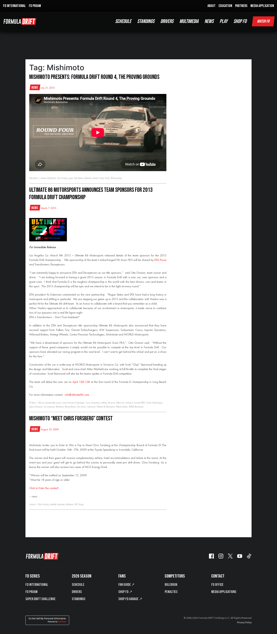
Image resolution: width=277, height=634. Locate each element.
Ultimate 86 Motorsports (106, 406)
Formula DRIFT (139, 403)
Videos (35, 178)
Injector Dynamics (36, 406)
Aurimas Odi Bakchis (48, 178)
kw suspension (49, 406)
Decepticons (95, 403)
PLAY (223, 21)
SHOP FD (239, 21)
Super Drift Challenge (40, 599)
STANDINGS (145, 21)
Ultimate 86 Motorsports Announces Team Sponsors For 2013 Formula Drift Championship (91, 193)
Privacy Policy (244, 622)
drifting (104, 403)
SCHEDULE (123, 21)
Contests (32, 504)
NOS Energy (79, 504)
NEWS (208, 21)
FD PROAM (35, 6)
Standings (78, 599)
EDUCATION (225, 6)
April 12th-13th (81, 382)
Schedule (78, 584)
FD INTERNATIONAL (14, 6)
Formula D (129, 403)
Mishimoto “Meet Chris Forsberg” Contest (71, 418)
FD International (36, 584)
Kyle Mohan (78, 178)
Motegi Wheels (70, 406)
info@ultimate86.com (77, 394)
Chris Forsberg (62, 178)
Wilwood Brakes (122, 406)
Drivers (77, 592)
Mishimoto (88, 178)
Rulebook (171, 584)
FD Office (217, 584)
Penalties (171, 592)
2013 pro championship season (49, 403)
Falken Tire (120, 403)
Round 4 (96, 178)
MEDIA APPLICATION (262, 6)
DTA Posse (160, 260)
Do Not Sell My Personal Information (47, 620)
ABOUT (211, 6)
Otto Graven (81, 406)
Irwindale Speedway (57, 504)
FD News (32, 403)
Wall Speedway (116, 178)
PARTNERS (241, 6)
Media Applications (223, 592)
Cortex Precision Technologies (73, 403)
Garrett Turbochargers (154, 403)
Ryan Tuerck (105, 178)
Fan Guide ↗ (126, 584)
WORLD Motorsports (136, 406)
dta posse (111, 403)
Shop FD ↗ (125, 592)
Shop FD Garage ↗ (130, 599)
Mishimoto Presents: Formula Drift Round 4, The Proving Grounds (94, 77)
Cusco (88, 403)
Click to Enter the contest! (43, 488)
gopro (71, 178)
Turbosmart (91, 406)
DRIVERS (166, 21)
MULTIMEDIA (188, 21)
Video (31, 178)
